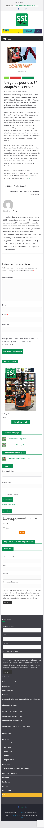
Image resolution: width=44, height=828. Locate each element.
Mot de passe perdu (9, 505)
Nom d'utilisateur (8, 471)
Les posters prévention (10, 773)
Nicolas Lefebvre (22, 91)
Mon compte (6, 790)
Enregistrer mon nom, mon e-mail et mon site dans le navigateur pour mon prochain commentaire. (20, 341)
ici (29, 178)
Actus (6, 78)
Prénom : (6, 574)
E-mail (5, 315)
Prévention (8, 755)
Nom (4, 305)
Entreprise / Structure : (11, 582)
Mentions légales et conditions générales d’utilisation (21, 699)
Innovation (8, 747)
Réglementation (15, 78)
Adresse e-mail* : (9, 557)
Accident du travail (10, 743)
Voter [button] (22, 532)
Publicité (5, 695)
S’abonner (5, 795)
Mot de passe (6, 483)
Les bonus (5, 778)
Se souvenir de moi (11, 494)
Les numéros (6, 765)
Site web (5, 325)
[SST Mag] (4, 38)
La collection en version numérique (16, 768)
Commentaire (8, 277)
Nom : (5, 565)
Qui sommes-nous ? (9, 682)
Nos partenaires (8, 690)
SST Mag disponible (28, 78)
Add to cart (20, 422)
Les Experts (6, 686)
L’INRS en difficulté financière (16, 186)
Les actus (5, 739)
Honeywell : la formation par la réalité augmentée (24, 192)
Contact (5, 786)
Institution (8, 751)
